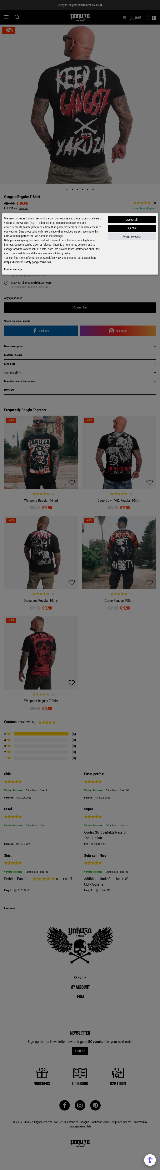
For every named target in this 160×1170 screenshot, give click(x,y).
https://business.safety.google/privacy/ (27, 262)
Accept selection (131, 236)
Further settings (13, 269)
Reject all (132, 228)
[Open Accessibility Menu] (150, 1160)
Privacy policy (62, 253)
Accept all (132, 219)
